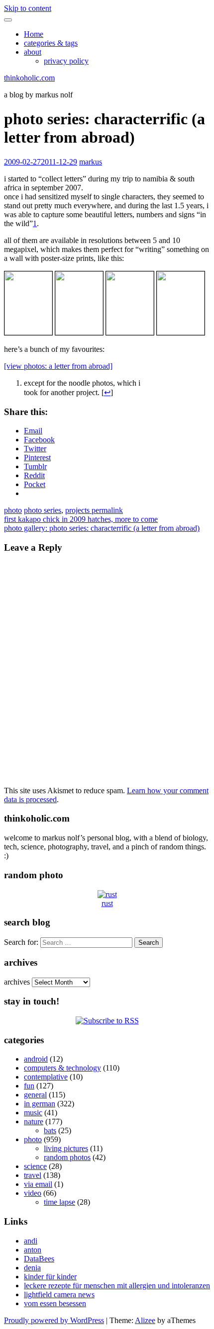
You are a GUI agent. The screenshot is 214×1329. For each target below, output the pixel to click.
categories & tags (51, 43)
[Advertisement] (180, 424)
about (32, 52)
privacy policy (66, 61)
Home (33, 34)
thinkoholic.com (29, 78)
